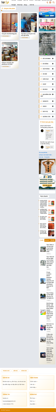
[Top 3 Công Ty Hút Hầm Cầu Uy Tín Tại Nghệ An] (43, 296)
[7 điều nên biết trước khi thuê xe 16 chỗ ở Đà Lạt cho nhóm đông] (43, 339)
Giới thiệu (33, 387)
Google (14, 4)
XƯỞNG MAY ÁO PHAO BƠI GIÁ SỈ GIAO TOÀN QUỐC (43, 211)
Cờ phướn (47, 157)
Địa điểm (32, 404)
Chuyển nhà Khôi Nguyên (9, 33)
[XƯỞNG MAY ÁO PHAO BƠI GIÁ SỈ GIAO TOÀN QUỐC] (51, 212)
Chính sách (33, 381)
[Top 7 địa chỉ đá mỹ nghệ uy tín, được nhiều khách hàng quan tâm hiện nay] (43, 263)
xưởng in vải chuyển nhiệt (45, 154)
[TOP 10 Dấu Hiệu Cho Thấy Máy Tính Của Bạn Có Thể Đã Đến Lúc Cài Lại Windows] (43, 355)
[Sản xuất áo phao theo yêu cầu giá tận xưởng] (51, 226)
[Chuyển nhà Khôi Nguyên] (10, 31)
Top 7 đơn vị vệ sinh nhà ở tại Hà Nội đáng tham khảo (50, 248)
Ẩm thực (32, 398)
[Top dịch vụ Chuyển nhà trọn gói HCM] (29, 31)
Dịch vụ (47, 35)
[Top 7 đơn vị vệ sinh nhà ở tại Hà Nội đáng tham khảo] (43, 249)
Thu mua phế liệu (43, 152)
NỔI (53, 240)
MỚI (42, 240)
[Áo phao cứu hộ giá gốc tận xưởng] (51, 219)
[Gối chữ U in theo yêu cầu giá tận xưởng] (43, 327)
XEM (47, 240)
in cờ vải (41, 157)
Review (48, 331)
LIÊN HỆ (15, 370)
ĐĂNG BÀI (24, 370)
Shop (25, 5)
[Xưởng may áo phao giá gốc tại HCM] (51, 233)
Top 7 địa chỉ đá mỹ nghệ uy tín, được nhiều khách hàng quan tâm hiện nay (47, 44)
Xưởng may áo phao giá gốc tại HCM (43, 232)
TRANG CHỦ (6, 370)
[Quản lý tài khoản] (50, 2)
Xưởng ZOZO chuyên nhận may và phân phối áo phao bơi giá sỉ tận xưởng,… (43, 204)
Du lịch (48, 345)
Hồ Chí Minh (6, 36)
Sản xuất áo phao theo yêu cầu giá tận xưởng (43, 225)
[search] (52, 9)
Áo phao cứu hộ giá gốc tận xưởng (43, 218)
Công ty (48, 300)
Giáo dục (20, 4)
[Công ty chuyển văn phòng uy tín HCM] (10, 60)
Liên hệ (32, 4)
